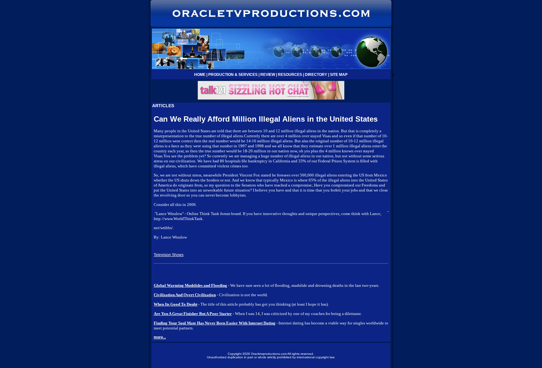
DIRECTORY (316, 74)
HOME (199, 74)
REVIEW (267, 74)
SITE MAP (339, 74)
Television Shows (168, 255)
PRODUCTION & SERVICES (233, 74)
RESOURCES (290, 74)
